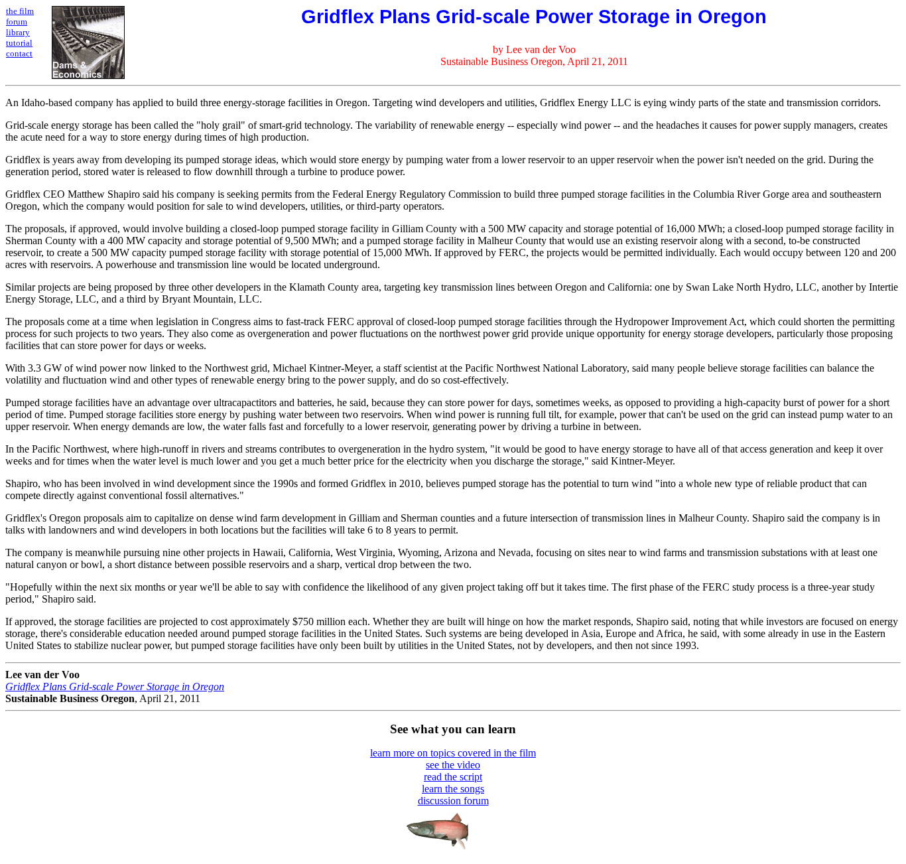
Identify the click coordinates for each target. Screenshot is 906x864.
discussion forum (453, 800)
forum (16, 22)
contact (19, 53)
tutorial (19, 43)
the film (20, 11)
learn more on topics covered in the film (453, 752)
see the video (453, 764)
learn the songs (453, 788)
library (18, 32)
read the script (453, 776)
